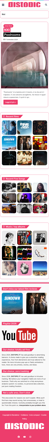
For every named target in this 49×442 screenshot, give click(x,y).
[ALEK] (40, 187)
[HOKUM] (40, 127)
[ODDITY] (9, 158)
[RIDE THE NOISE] (9, 187)
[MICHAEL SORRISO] (24, 208)
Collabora (24, 415)
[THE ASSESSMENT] (40, 143)
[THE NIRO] (24, 198)
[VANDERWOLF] (40, 208)
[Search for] (46, 5)
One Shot (8, 26)
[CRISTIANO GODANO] (9, 253)
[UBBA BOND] (40, 268)
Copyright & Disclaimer (10, 415)
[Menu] (3, 5)
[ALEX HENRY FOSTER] (9, 208)
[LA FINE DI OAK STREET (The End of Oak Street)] (24, 127)
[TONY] (24, 158)
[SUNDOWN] (9, 143)
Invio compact (34, 415)
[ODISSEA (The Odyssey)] (40, 158)
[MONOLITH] (9, 127)
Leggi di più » (10, 102)
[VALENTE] (40, 238)
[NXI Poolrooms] (24, 65)
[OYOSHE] (24, 187)
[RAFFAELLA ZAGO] (40, 198)
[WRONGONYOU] (9, 198)
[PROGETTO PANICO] (24, 238)
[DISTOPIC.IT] (24, 4)
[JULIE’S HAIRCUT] (9, 238)
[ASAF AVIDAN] (24, 253)
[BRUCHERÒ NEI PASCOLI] (24, 268)
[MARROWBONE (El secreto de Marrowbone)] (24, 143)
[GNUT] (9, 268)
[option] (12, 303)
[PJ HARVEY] (40, 253)
